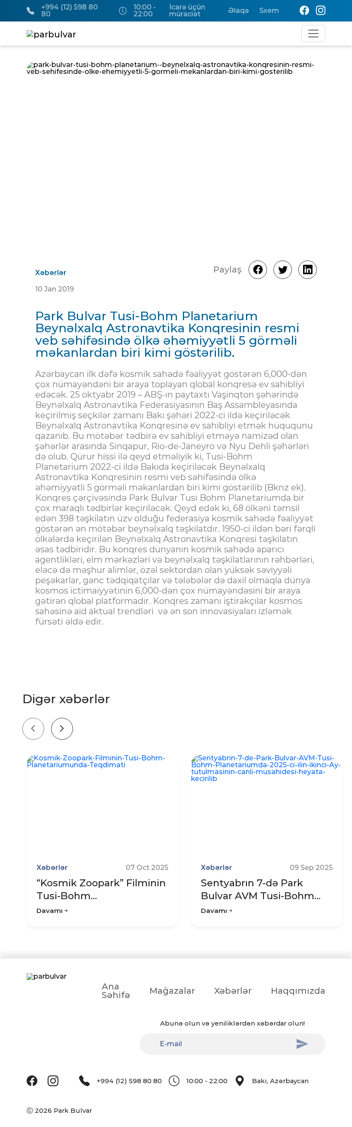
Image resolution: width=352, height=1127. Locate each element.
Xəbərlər (233, 991)
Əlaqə (238, 10)
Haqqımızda (298, 991)
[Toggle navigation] (313, 33)
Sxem (269, 10)
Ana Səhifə (116, 990)
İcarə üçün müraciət (187, 11)
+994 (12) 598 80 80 (69, 11)
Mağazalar (172, 991)
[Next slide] (62, 729)
